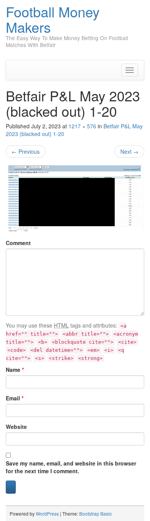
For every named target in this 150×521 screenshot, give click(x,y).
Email (14, 398)
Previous (26, 151)
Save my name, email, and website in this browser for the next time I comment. (71, 467)
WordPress (47, 513)
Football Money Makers (53, 19)
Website (16, 426)
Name (15, 369)
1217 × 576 (82, 126)
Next (129, 151)
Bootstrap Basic (95, 513)
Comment (18, 243)
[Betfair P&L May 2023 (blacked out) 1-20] (75, 198)
